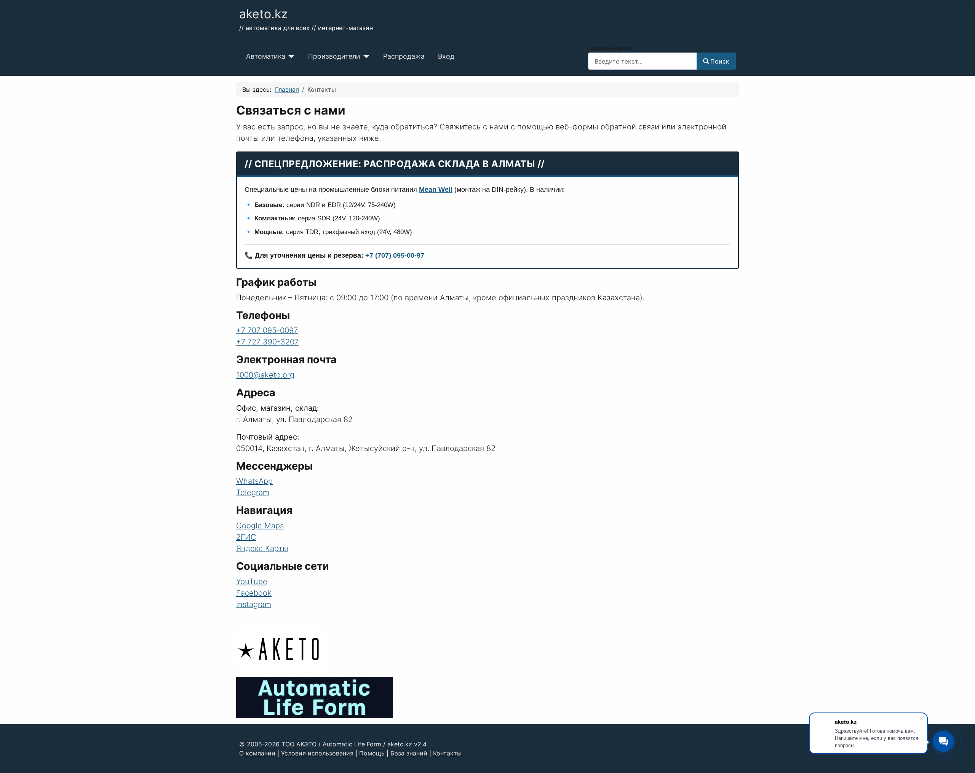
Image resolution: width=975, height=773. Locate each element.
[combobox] (642, 61)
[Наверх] (961, 759)
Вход (446, 56)
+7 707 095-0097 (267, 330)
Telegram (252, 492)
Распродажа (404, 56)
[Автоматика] (290, 56)
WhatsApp (254, 481)
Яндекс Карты (262, 548)
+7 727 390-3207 (267, 341)
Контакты (447, 753)
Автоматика (265, 56)
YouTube (251, 581)
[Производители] (365, 56)
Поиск (719, 61)
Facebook (254, 593)
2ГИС (246, 537)
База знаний (408, 753)
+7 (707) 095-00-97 (394, 255)
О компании (257, 753)
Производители (334, 56)
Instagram (253, 604)
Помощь (372, 753)
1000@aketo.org (265, 374)
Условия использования (317, 753)
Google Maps (260, 525)
